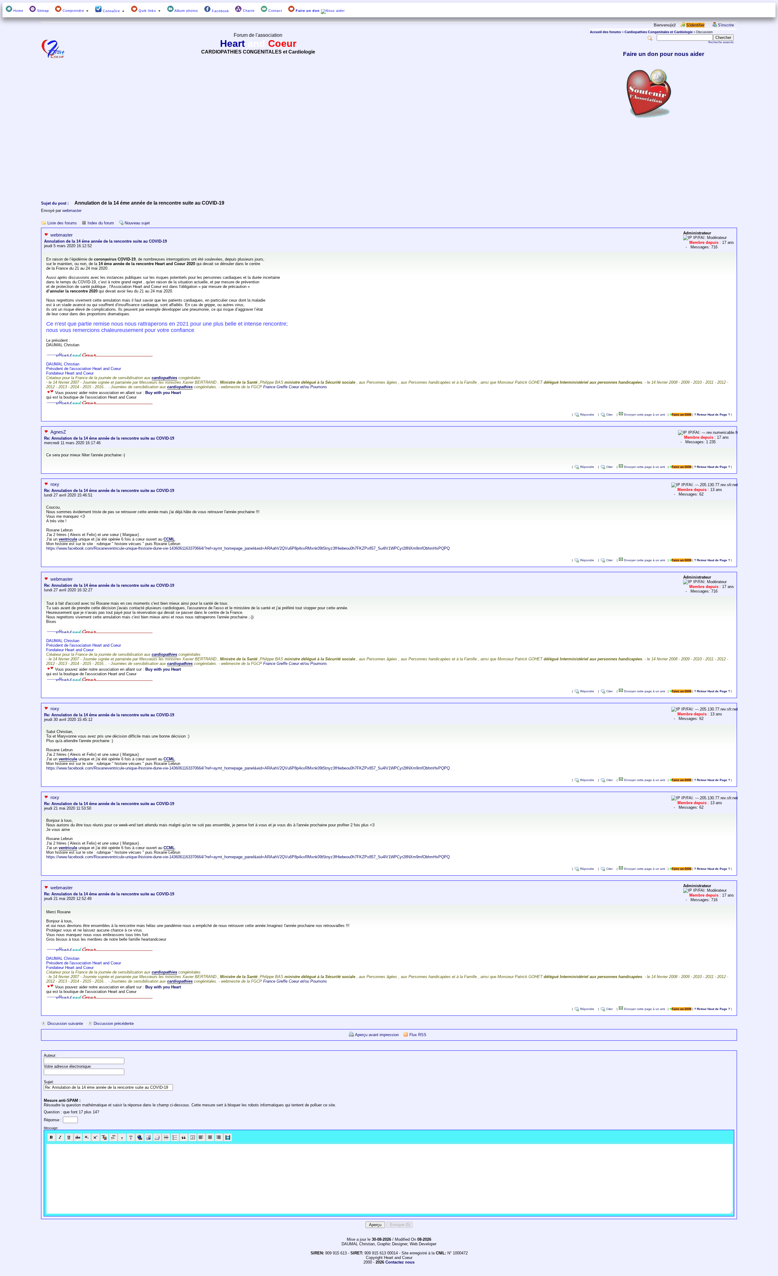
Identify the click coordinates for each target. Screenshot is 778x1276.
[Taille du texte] (113, 1137)
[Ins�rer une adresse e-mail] (157, 1137)
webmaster (71, 210)
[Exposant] (95, 1137)
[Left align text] (201, 1137)
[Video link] (228, 1137)
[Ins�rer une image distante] (148, 1137)
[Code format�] (192, 1137)
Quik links (147, 10)
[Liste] (175, 1137)
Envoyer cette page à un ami (644, 414)
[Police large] (131, 1137)
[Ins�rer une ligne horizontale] (166, 1137)
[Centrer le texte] (210, 1137)
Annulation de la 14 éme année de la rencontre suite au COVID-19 (105, 241)
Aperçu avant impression (377, 1034)
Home (17, 10)
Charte (248, 10)
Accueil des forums (605, 32)
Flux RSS (417, 1034)
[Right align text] (219, 1137)
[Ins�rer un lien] (140, 1137)
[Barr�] (78, 1137)
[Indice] (87, 1137)
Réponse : (53, 1120)
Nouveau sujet (137, 223)
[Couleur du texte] (104, 1137)
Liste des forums (62, 223)
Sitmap (42, 10)
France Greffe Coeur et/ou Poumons (295, 387)
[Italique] (60, 1137)
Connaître (111, 11)
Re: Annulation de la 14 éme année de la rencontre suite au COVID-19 (109, 438)
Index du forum (101, 223)
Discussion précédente (114, 1023)
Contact (274, 10)
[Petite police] (122, 1137)
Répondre (587, 414)
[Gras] (51, 1137)
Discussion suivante (65, 1023)
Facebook (220, 11)
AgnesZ (58, 431)
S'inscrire (726, 25)
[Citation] (184, 1137)
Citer (609, 414)
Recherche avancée (721, 42)
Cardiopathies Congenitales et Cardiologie (659, 32)
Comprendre (73, 10)
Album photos (186, 10)
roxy (54, 484)
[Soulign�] (69, 1137)
